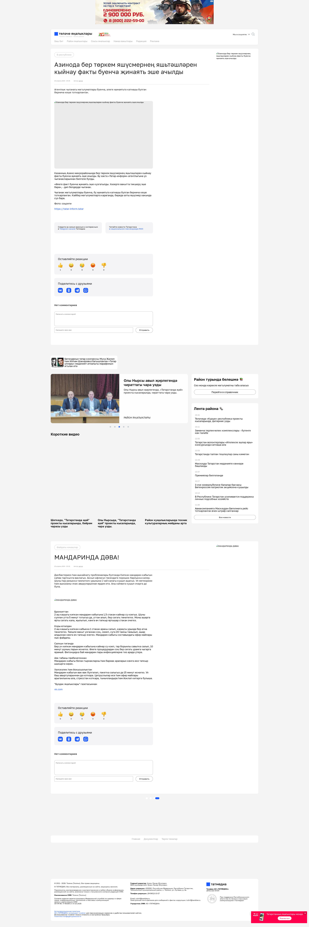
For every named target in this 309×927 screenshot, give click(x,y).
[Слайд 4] (123, 427)
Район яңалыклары (77, 41)
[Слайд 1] (110, 427)
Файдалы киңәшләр (67, 547)
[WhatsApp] (85, 290)
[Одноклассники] (68, 290)
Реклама (154, 41)
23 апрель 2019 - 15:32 (62, 566)
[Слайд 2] (115, 427)
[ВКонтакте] (60, 290)
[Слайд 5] (128, 427)
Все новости (225, 517)
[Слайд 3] (119, 427)
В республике (64, 54)
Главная (136, 839)
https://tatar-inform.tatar (69, 208)
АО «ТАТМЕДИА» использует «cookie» (70, 913)
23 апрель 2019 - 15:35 (62, 81)
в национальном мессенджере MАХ (126, 229)
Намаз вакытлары (123, 41)
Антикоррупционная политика (67, 911)
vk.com (58, 689)
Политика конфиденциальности (67, 916)
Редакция (141, 41)
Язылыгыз (285, 918)
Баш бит (58, 41)
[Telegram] (77, 290)
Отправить (144, 330)
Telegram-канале (68, 229)
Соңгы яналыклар (100, 41)
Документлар (151, 839)
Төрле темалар (169, 839)
